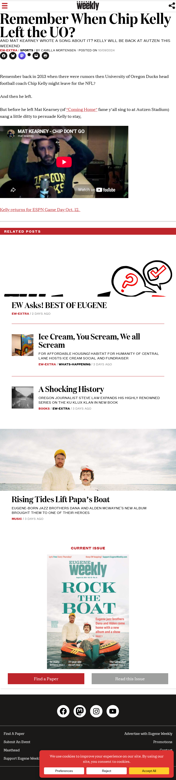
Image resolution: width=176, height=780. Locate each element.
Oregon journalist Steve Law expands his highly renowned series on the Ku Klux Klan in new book (99, 400)
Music (17, 518)
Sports (26, 50)
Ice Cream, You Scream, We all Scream (89, 340)
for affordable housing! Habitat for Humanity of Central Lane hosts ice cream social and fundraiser (98, 355)
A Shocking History (71, 388)
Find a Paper (46, 678)
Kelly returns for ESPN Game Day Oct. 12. (40, 209)
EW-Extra (8, 50)
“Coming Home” (81, 109)
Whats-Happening (75, 364)
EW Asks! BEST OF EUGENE (59, 305)
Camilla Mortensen (58, 50)
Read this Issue (130, 678)
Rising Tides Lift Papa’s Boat (61, 499)
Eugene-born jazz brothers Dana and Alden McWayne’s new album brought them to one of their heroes (79, 510)
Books (44, 408)
